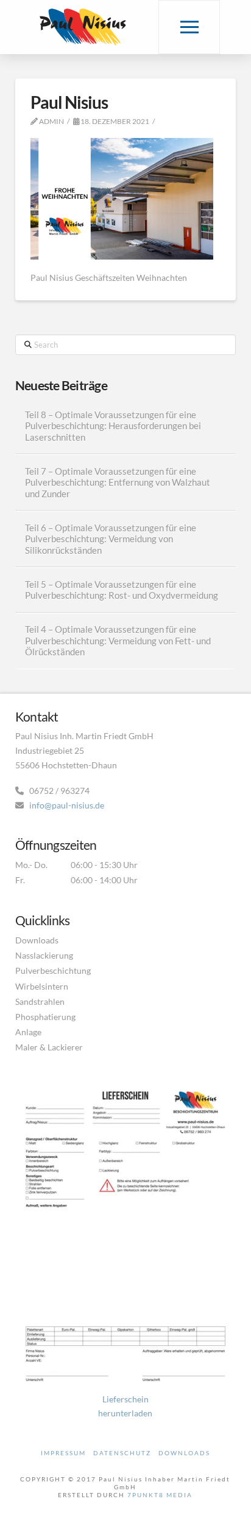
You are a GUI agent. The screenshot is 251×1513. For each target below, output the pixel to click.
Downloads (36, 940)
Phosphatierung (45, 1017)
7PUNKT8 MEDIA (160, 1494)
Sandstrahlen (40, 1001)
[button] (189, 27)
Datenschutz (122, 1452)
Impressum (63, 1452)
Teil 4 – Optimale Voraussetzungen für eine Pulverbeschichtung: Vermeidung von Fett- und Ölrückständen (118, 640)
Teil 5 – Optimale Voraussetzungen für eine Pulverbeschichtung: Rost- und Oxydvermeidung (121, 590)
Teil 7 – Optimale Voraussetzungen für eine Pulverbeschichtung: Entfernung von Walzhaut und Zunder (117, 482)
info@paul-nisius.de (66, 805)
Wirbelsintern (41, 986)
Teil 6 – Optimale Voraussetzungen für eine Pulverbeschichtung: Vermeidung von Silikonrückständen (110, 539)
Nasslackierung (44, 955)
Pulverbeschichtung (53, 970)
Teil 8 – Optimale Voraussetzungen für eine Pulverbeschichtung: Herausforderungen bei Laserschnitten (113, 426)
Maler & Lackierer (49, 1047)
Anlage (28, 1032)
